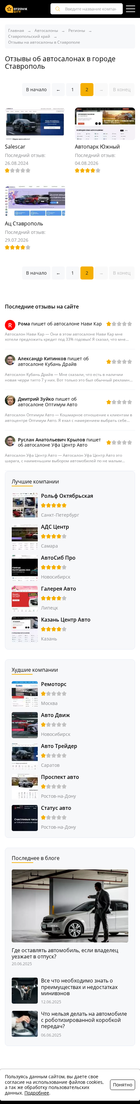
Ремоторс (53, 684)
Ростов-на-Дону (58, 796)
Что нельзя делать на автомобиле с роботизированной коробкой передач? (84, 1020)
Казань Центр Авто (66, 619)
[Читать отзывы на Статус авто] (25, 817)
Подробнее (36, 1093)
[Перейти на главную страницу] (16, 9)
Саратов (50, 765)
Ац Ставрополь (24, 223)
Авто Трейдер (59, 746)
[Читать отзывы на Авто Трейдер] (25, 756)
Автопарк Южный (97, 146)
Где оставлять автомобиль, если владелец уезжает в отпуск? (65, 953)
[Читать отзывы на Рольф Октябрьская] (25, 505)
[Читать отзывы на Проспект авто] (25, 786)
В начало (36, 89)
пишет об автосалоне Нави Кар (60, 324)
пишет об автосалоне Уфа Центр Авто (59, 442)
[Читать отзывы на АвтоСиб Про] (25, 567)
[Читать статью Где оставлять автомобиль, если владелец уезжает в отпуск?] (70, 905)
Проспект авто (60, 777)
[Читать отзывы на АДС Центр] (25, 536)
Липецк (49, 608)
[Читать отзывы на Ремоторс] (25, 694)
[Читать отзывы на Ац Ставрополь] (35, 200)
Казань (49, 639)
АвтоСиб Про (58, 557)
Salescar (15, 146)
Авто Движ (55, 715)
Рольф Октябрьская (67, 495)
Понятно (122, 1085)
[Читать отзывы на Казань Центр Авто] (25, 629)
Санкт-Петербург (60, 515)
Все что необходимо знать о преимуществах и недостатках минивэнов (79, 987)
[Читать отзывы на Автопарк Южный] (105, 123)
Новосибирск (55, 577)
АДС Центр (55, 526)
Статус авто (56, 807)
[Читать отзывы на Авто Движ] (25, 725)
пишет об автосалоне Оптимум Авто (47, 402)
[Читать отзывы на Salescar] (35, 123)
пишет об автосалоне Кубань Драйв (53, 361)
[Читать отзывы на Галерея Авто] (25, 598)
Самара (49, 546)
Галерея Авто (58, 588)
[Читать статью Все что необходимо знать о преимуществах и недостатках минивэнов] (25, 990)
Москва (49, 703)
